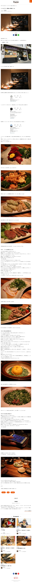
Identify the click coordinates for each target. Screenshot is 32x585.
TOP (1, 5)
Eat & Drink (4, 5)
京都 (8, 492)
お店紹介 (3, 492)
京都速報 (3, 42)
